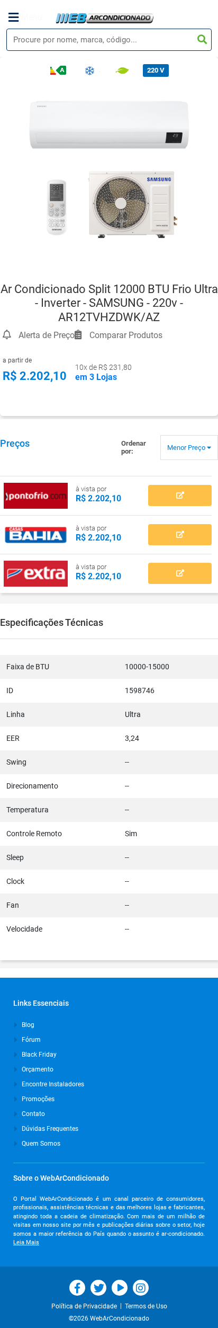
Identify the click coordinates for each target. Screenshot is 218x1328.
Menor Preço (187, 447)
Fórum (30, 1039)
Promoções (37, 1099)
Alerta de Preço (45, 333)
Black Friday (38, 1054)
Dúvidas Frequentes (49, 1128)
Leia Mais (26, 1242)
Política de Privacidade (85, 1306)
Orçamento (36, 1069)
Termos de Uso (146, 1306)
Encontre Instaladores (52, 1084)
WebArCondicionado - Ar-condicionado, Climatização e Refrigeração (104, 18)
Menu (31, 17)
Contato (32, 1114)
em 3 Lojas (96, 377)
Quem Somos (40, 1143)
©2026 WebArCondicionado (109, 1318)
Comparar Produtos (124, 333)
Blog (27, 1025)
